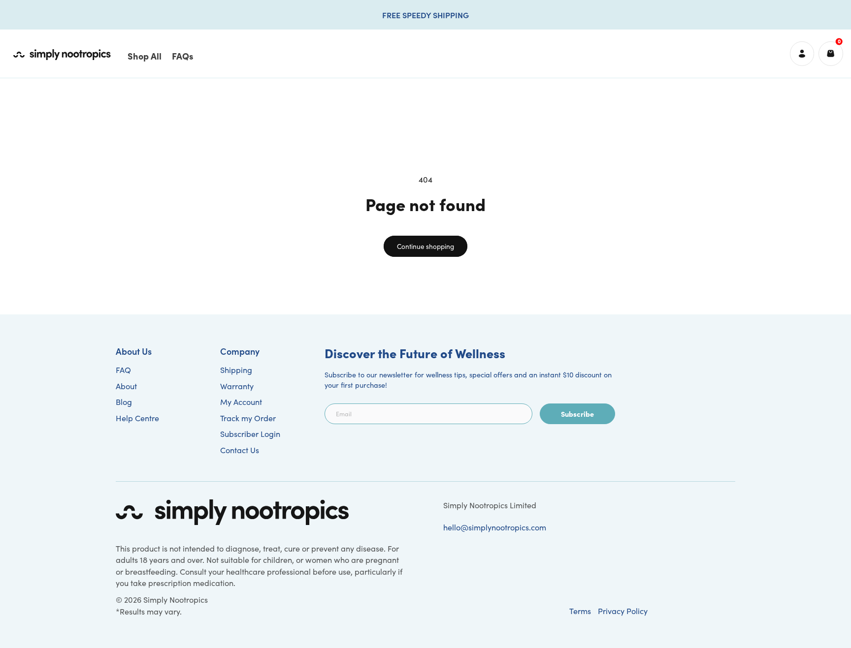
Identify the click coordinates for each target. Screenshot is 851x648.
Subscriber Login (250, 434)
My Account (241, 402)
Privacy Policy (623, 611)
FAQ (123, 370)
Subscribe (577, 414)
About (126, 386)
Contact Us (239, 450)
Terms (580, 611)
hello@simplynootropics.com (494, 527)
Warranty (237, 386)
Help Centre (137, 418)
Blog (124, 402)
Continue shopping (425, 246)
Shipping (236, 370)
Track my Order (248, 418)
